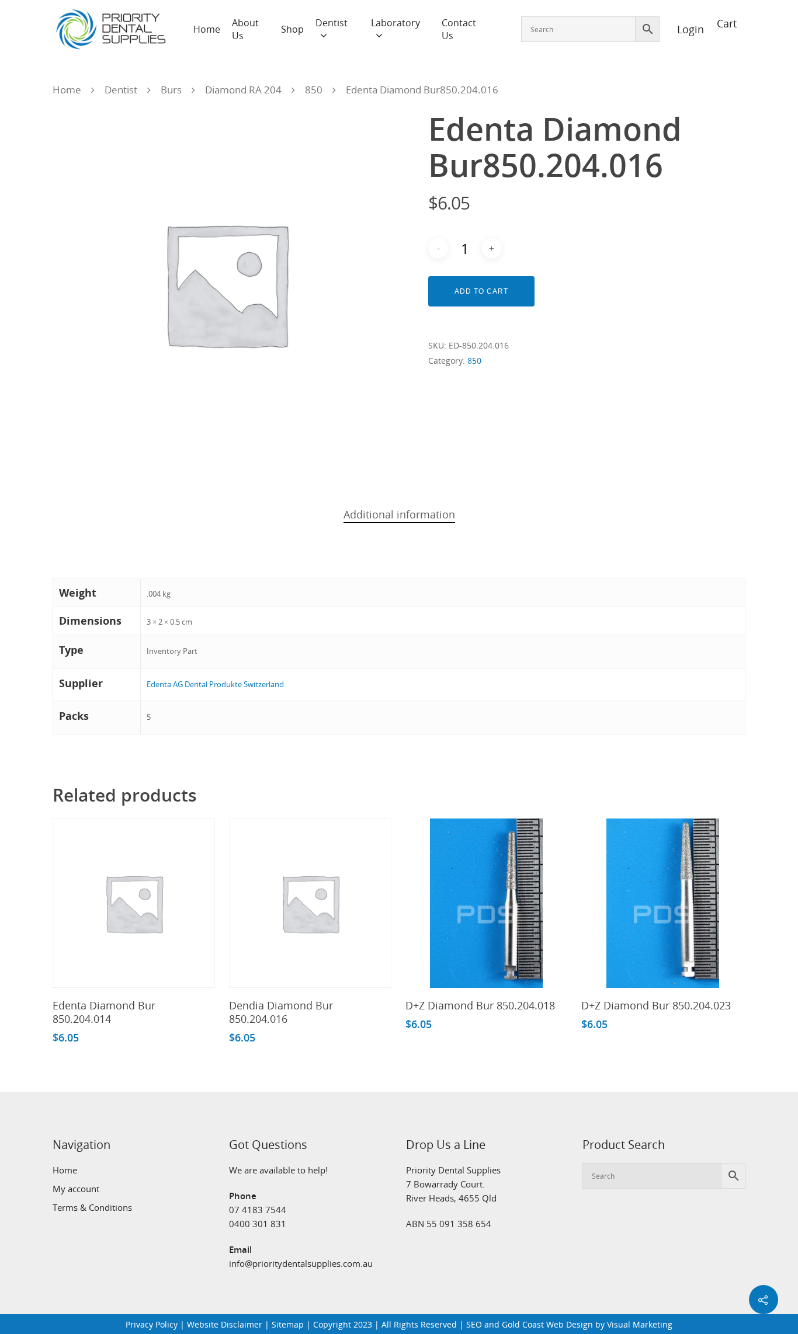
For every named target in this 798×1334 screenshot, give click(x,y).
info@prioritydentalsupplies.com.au (301, 1263)
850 (313, 89)
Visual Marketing (639, 1324)
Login (684, 29)
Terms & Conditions (92, 1207)
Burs (171, 89)
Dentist (331, 22)
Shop (292, 29)
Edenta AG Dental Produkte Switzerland (215, 684)
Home (206, 29)
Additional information (399, 514)
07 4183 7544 (257, 1209)
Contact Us (459, 29)
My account (76, 1188)
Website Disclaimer (224, 1324)
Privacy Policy (152, 1324)
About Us (245, 29)
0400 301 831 (257, 1223)
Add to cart (481, 291)
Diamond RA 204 (243, 89)
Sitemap (288, 1324)
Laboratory (395, 22)
